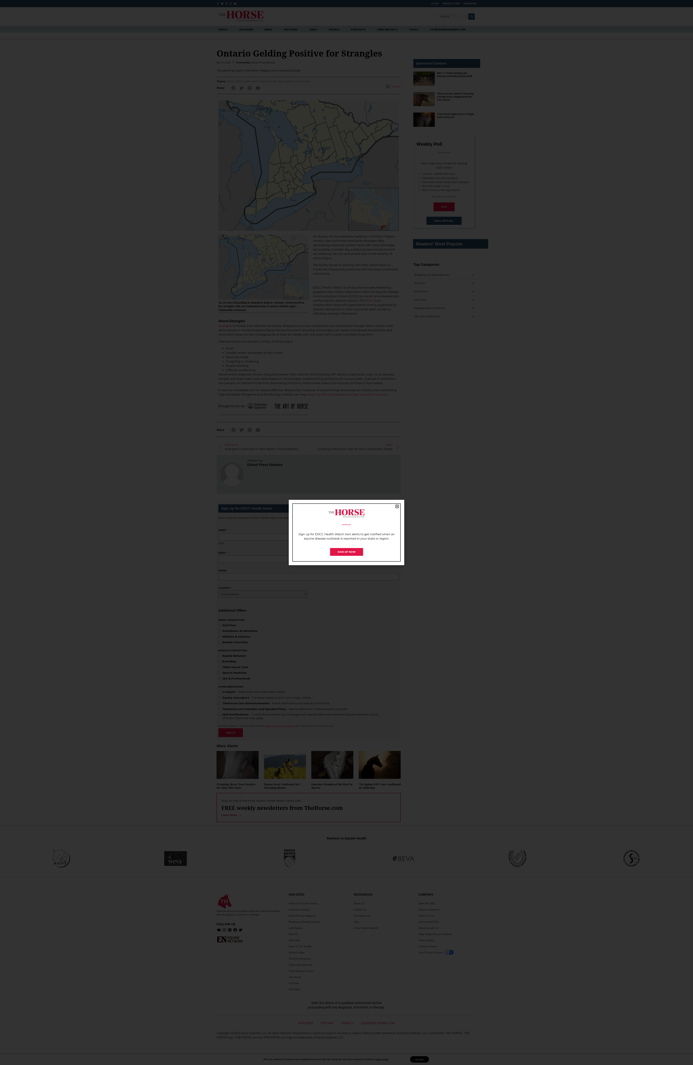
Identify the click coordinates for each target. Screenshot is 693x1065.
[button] (397, 506)
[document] (346, 532)
